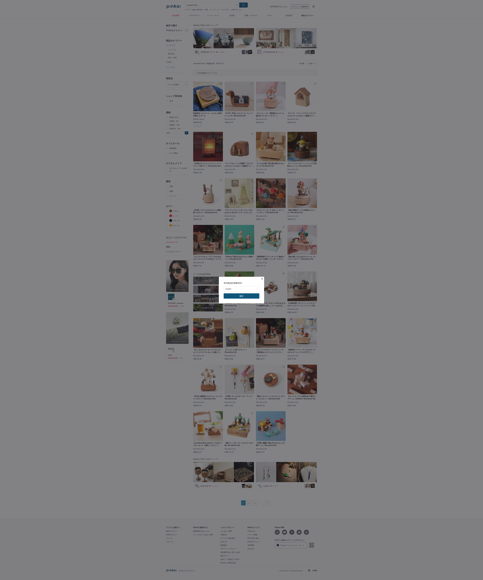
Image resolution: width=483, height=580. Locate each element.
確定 (241, 295)
